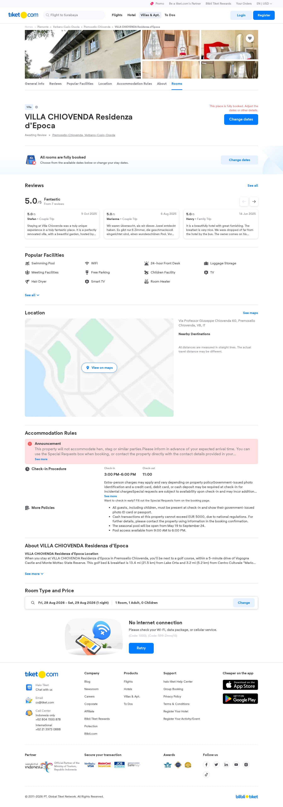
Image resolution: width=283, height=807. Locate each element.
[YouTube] (236, 764)
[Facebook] (206, 764)
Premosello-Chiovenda (97, 27)
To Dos (128, 704)
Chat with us (44, 690)
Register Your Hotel (175, 711)
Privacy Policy (172, 696)
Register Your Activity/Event (181, 719)
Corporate (91, 704)
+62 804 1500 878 (48, 719)
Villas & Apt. (132, 696)
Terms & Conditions (176, 704)
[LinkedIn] (226, 764)
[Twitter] (216, 764)
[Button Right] (254, 201)
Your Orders (244, 4)
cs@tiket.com (45, 702)
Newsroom (91, 689)
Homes (29, 27)
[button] (99, 368)
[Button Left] (244, 201)
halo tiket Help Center (177, 682)
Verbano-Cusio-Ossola (66, 27)
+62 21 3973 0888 (48, 729)
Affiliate (89, 711)
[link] (241, 15)
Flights (128, 682)
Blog (87, 682)
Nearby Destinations (194, 334)
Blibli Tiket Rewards (218, 4)
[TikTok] (206, 774)
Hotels (128, 689)
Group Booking (173, 689)
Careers (89, 696)
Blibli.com (90, 734)
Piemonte (42, 27)
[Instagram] (246, 764)
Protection (91, 726)
